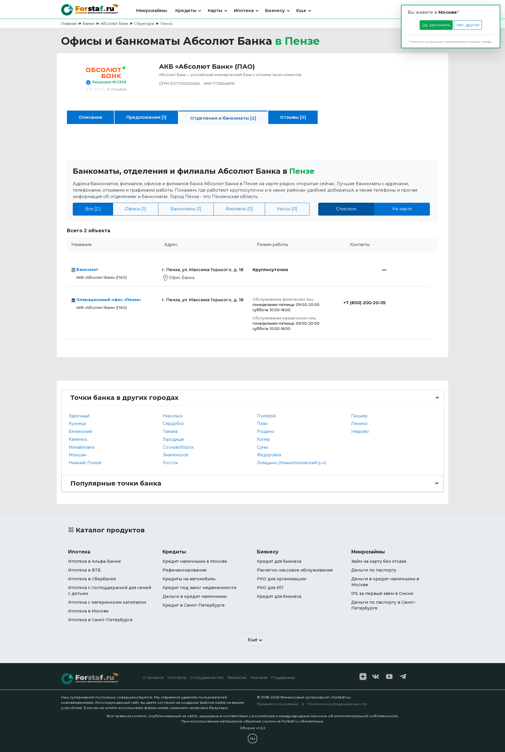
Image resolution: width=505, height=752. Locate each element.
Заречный (79, 416)
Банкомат (87, 269)
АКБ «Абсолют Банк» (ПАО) (101, 277)
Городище (173, 439)
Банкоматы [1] (185, 208)
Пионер (359, 416)
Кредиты (185, 10)
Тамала (170, 431)
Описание (90, 117)
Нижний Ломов (85, 462)
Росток (170, 462)
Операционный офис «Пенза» (108, 299)
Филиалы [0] (239, 208)
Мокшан (78, 454)
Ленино (359, 423)
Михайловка (81, 447)
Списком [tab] (346, 208)
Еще (301, 10)
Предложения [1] (146, 117)
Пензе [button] (301, 170)
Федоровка (269, 454)
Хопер (263, 439)
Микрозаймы (151, 10)
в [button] (297, 41)
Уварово (360, 431)
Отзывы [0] (293, 117)
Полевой (266, 416)
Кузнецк (77, 423)
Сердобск (173, 423)
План (262, 423)
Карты (215, 10)
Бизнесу (275, 10)
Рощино (265, 431)
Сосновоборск (178, 447)
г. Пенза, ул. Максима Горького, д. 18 (202, 269)
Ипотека (244, 10)
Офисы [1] (135, 208)
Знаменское (175, 454)
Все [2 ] (93, 208)
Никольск (173, 416)
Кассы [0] (287, 208)
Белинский (80, 431)
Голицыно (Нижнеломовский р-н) (291, 462)
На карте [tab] (402, 208)
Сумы (262, 447)
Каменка (78, 439)
